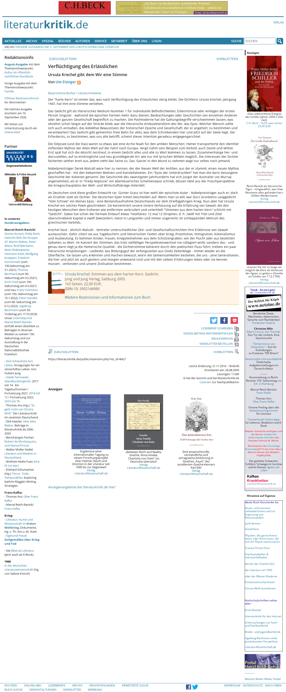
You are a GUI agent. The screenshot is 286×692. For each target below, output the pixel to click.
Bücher (64, 41)
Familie (9, 91)
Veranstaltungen (43, 690)
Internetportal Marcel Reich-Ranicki (18, 320)
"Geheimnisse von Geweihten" (263, 345)
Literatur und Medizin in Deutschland (20, 455)
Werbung (95, 690)
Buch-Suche (13, 690)
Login (157, 41)
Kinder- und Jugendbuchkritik (262, 632)
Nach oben (273, 685)
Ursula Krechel (77, 274)
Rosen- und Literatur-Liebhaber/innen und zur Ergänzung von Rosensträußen (260, 512)
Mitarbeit (119, 41)
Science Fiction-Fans (257, 548)
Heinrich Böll (12, 238)
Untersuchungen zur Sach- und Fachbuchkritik (261, 624)
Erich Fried (11, 282)
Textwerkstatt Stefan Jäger (263, 419)
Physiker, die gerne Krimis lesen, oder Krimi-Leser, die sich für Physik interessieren (262, 538)
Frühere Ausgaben (29, 47)
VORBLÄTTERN (228, 59)
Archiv (31, 41)
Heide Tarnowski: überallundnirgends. (17, 379)
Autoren (82, 41)
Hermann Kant (14, 254)
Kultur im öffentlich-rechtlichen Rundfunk (18, 74)
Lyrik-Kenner (253, 523)
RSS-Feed (10, 685)
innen (272, 588)
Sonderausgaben (16, 223)
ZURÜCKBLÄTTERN (62, 59)
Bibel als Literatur (22, 551)
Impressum (232, 685)
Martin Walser (18, 242)
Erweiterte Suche (135, 685)
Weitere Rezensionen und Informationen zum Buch (108, 297)
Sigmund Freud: (21, 540)
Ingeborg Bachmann (17, 308)
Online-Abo (11, 132)
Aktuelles (12, 41)
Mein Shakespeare (16, 250)
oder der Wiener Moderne (261, 576)
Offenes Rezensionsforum (21, 98)
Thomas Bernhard (16, 272)
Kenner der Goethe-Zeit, (260, 563)
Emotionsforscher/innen (260, 582)
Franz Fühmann (27, 290)
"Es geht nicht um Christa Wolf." (19, 409)
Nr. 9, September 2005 (60, 47)
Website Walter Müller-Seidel (263, 679)
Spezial (48, 41)
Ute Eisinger (66, 81)
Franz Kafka (12, 509)
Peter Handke (28, 298)
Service (101, 41)
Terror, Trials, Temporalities (16, 476)
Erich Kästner (253, 610)
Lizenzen (205, 382)
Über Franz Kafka (263, 401)
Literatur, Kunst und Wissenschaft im (20, 523)
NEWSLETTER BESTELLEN (216, 344)
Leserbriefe (56, 685)
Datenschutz (253, 685)
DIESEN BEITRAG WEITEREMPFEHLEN (208, 333)
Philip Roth (32, 234)
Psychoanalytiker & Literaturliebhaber (257, 555)
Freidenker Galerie (263, 322)
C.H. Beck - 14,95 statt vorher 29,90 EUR (264, 124)
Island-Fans (252, 529)
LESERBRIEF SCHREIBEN (217, 328)
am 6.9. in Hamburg (268, 382)
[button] (213, 320)
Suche (236, 41)
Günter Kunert (14, 234)
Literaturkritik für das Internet (263, 616)
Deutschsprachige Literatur (98, 47)
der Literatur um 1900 (258, 570)
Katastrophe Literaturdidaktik (263, 359)
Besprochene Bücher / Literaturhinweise (74, 93)
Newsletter (72, 690)
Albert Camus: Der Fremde (263, 331)
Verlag (278, 22)
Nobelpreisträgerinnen (264, 410)
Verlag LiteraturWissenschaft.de (91, 471)
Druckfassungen (102, 685)
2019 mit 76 (12, 401)
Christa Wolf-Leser (256, 588)
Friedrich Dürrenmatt (16, 260)
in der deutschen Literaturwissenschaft (18, 567)
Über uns (139, 41)
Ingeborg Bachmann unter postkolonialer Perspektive (261, 639)
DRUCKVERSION (222, 339)
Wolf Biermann (23, 246)
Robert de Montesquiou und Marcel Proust (20, 443)
